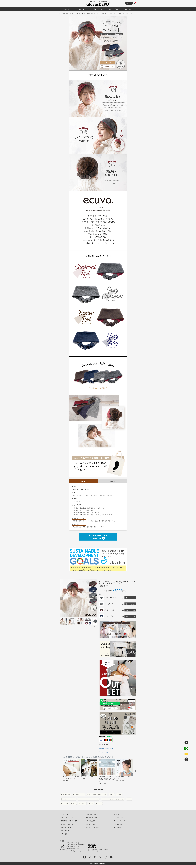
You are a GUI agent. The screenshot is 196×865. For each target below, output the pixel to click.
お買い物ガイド (129, 9)
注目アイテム (98, 9)
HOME (61, 13)
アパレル (83, 13)
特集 (65, 13)
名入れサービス (119, 827)
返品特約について (104, 744)
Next (95, 598)
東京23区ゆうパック (67, 824)
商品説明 (112, 481)
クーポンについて (119, 817)
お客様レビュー (119, 824)
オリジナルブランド (113, 9)
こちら (95, 851)
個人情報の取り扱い (67, 827)
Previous (61, 598)
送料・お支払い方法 (67, 817)
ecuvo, (77, 13)
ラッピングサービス (120, 821)
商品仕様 (83, 481)
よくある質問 (65, 831)
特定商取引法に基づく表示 (69, 821)
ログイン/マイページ (93, 817)
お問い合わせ (65, 834)
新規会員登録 (91, 821)
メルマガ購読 (91, 824)
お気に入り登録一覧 (93, 827)
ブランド (70, 13)
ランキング (82, 9)
